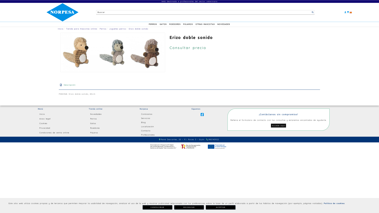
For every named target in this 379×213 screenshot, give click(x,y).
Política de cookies (334, 203)
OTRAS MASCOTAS (205, 24)
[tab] (189, 85)
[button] (345, 12)
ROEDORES (175, 24)
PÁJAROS (188, 24)
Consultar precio (188, 47)
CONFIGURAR (157, 207)
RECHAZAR (189, 207)
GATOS (163, 24)
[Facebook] (202, 115)
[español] (351, 12)
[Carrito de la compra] (348, 12)
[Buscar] (313, 12)
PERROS (153, 24)
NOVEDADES (223, 24)
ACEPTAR (220, 207)
